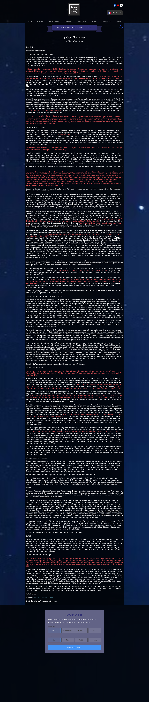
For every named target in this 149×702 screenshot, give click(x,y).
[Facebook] (114, 5)
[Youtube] (118, 5)
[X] (121, 5)
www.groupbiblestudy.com (43, 597)
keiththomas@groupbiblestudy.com (44, 601)
